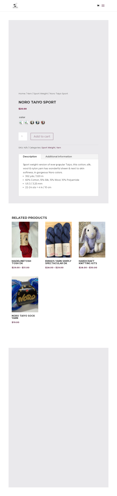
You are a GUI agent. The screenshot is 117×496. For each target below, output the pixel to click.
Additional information (59, 156)
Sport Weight (41, 93)
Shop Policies (26, 393)
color (22, 117)
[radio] (21, 122)
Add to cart (42, 136)
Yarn (29, 93)
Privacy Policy (27, 387)
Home (22, 93)
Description (30, 156)
